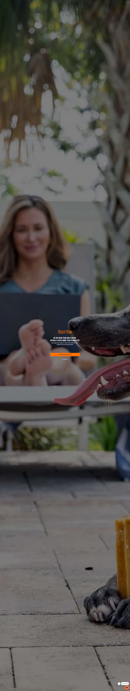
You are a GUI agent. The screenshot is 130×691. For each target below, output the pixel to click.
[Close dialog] (128, 2)
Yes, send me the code (65, 354)
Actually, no (65, 359)
